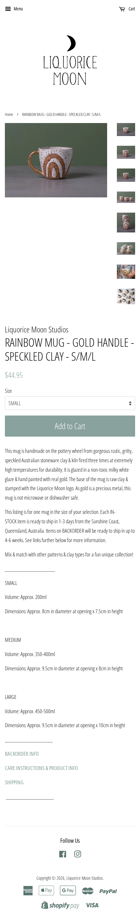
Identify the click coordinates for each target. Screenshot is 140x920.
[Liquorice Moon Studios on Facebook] (62, 855)
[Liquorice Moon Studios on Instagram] (77, 855)
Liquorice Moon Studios (84, 878)
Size (8, 390)
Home (9, 114)
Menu (18, 9)
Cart (131, 9)
